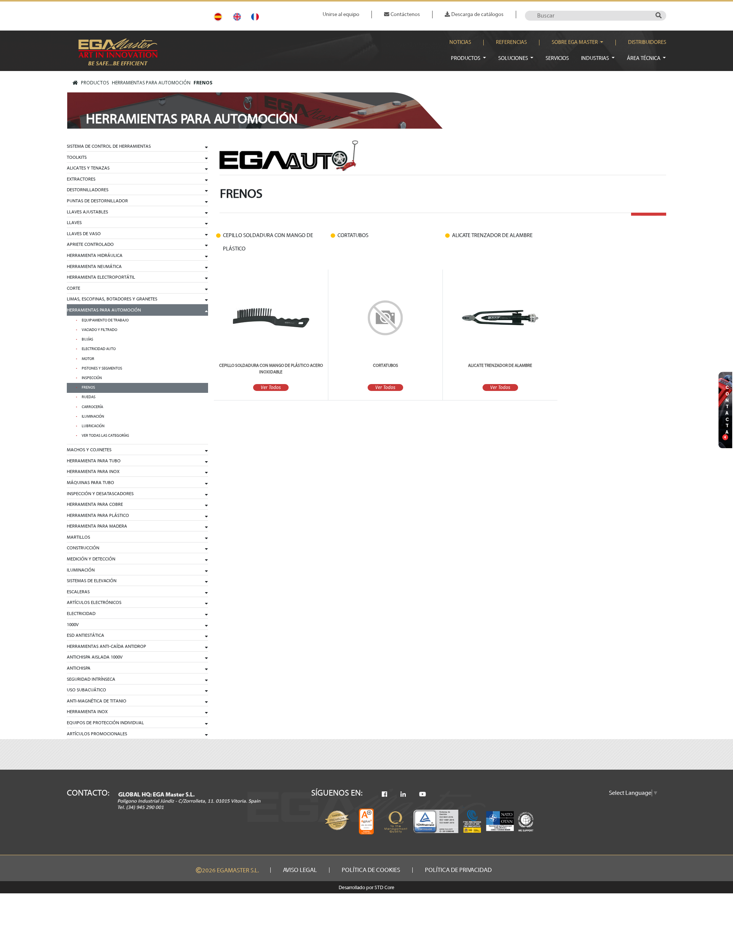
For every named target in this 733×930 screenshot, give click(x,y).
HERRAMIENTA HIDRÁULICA (95, 255)
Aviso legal (300, 870)
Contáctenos (404, 14)
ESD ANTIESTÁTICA (85, 635)
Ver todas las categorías (105, 435)
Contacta (727, 410)
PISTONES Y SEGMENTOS (102, 368)
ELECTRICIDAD (81, 613)
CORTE (73, 288)
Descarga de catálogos (477, 14)
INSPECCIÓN (92, 378)
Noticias (460, 42)
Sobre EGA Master (575, 42)
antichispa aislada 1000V (95, 657)
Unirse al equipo (341, 14)
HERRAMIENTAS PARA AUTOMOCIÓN (151, 82)
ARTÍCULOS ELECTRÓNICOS (94, 602)
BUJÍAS (87, 339)
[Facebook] (384, 794)
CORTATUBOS (385, 365)
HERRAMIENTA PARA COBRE (95, 504)
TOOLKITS (77, 157)
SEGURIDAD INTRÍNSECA (91, 679)
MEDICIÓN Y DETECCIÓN (91, 559)
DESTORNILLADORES (87, 189)
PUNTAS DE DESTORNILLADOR (97, 200)
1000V (73, 624)
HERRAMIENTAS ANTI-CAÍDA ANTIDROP (106, 646)
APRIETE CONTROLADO (90, 244)
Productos (466, 58)
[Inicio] (75, 82)
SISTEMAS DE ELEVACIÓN (91, 580)
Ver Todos (271, 387)
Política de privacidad (458, 870)
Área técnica (644, 58)
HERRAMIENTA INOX (87, 711)
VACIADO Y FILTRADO (99, 330)
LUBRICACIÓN (93, 426)
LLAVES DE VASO (84, 233)
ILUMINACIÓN (93, 416)
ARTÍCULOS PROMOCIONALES (97, 733)
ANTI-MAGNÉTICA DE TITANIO (96, 701)
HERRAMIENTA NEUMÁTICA (94, 266)
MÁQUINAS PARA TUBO (90, 482)
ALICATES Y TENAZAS (88, 168)
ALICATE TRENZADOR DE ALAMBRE (500, 365)
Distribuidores (647, 42)
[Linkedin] (403, 794)
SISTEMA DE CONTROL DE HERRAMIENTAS (109, 146)
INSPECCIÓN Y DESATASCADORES (100, 493)
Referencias (511, 42)
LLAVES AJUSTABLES (87, 212)
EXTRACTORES (81, 179)
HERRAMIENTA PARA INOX (93, 471)
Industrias (595, 58)
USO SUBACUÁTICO (86, 690)
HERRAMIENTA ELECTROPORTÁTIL (101, 277)
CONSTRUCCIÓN (83, 548)
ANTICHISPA (78, 668)
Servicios (557, 58)
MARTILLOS (78, 537)
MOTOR (88, 359)
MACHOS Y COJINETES (89, 449)
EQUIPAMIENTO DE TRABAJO (105, 320)
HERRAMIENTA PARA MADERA (97, 526)
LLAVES (74, 222)
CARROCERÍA (92, 407)
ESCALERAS (78, 591)
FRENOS (203, 82)
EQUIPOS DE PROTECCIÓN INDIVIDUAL (105, 722)
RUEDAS (88, 397)
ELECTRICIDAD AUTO (99, 349)
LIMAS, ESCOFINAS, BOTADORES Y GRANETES (112, 299)
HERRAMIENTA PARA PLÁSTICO (98, 515)
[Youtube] (422, 794)
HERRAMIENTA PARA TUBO (94, 460)
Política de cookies (371, 870)
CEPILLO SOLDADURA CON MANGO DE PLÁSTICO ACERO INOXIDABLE (271, 369)
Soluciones (513, 58)
